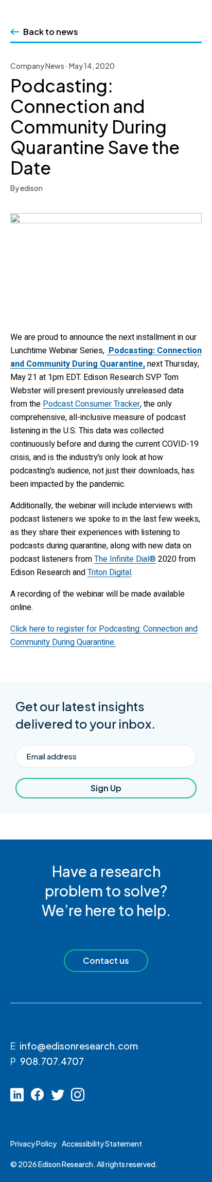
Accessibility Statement (102, 1143)
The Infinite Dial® (125, 559)
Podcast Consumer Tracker (91, 404)
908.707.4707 (52, 1061)
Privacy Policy (33, 1143)
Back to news (50, 31)
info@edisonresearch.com (79, 1046)
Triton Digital (109, 572)
